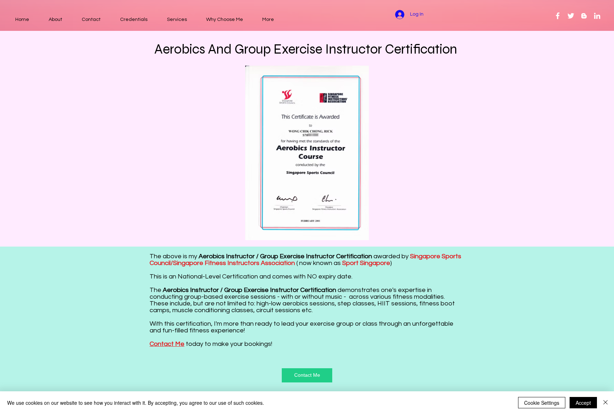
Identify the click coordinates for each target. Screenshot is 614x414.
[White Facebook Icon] (557, 15)
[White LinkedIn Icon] (597, 15)
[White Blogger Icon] (584, 15)
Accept (583, 402)
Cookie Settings (541, 402)
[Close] (605, 402)
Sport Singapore (366, 263)
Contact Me (167, 344)
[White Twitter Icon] (570, 15)
